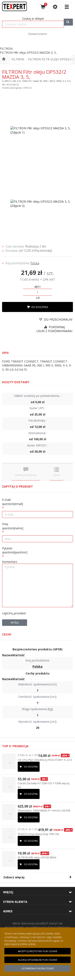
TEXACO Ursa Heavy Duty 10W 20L (38, 834)
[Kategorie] (66, 7)
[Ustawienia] (55, 7)
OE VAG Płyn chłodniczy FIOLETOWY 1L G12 (45, 760)
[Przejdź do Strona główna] (3, 59)
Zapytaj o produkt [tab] (26, 475)
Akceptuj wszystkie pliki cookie (37, 951)
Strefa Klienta (15, 902)
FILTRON (17, 59)
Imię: (12, 526)
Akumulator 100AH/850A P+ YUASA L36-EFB (44, 810)
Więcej (8, 892)
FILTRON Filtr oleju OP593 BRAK (37, 857)
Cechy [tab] (56, 475)
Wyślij (15, 622)
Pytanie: (14, 550)
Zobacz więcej (13, 877)
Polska (34, 263)
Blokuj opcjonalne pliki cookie (37, 959)
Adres (7, 911)
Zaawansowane (37, 34)
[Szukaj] (68, 22)
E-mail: (12, 502)
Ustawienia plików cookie (37, 968)
